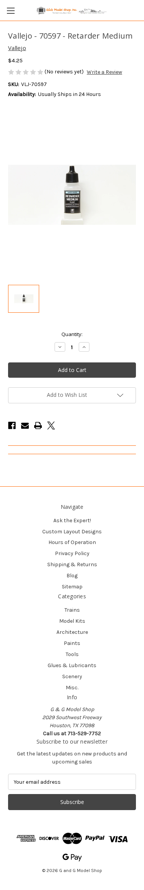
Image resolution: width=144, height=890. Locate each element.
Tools (72, 654)
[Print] (38, 425)
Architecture (72, 632)
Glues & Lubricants (72, 665)
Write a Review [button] (104, 72)
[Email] (25, 425)
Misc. (72, 687)
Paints (72, 643)
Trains (72, 610)
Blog (72, 575)
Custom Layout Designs (72, 531)
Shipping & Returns (72, 564)
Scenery (72, 676)
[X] (51, 425)
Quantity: (72, 334)
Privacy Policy (72, 553)
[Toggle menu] (10, 10)
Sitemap (72, 586)
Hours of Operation (72, 542)
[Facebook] (12, 425)
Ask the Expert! (72, 520)
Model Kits (72, 621)
